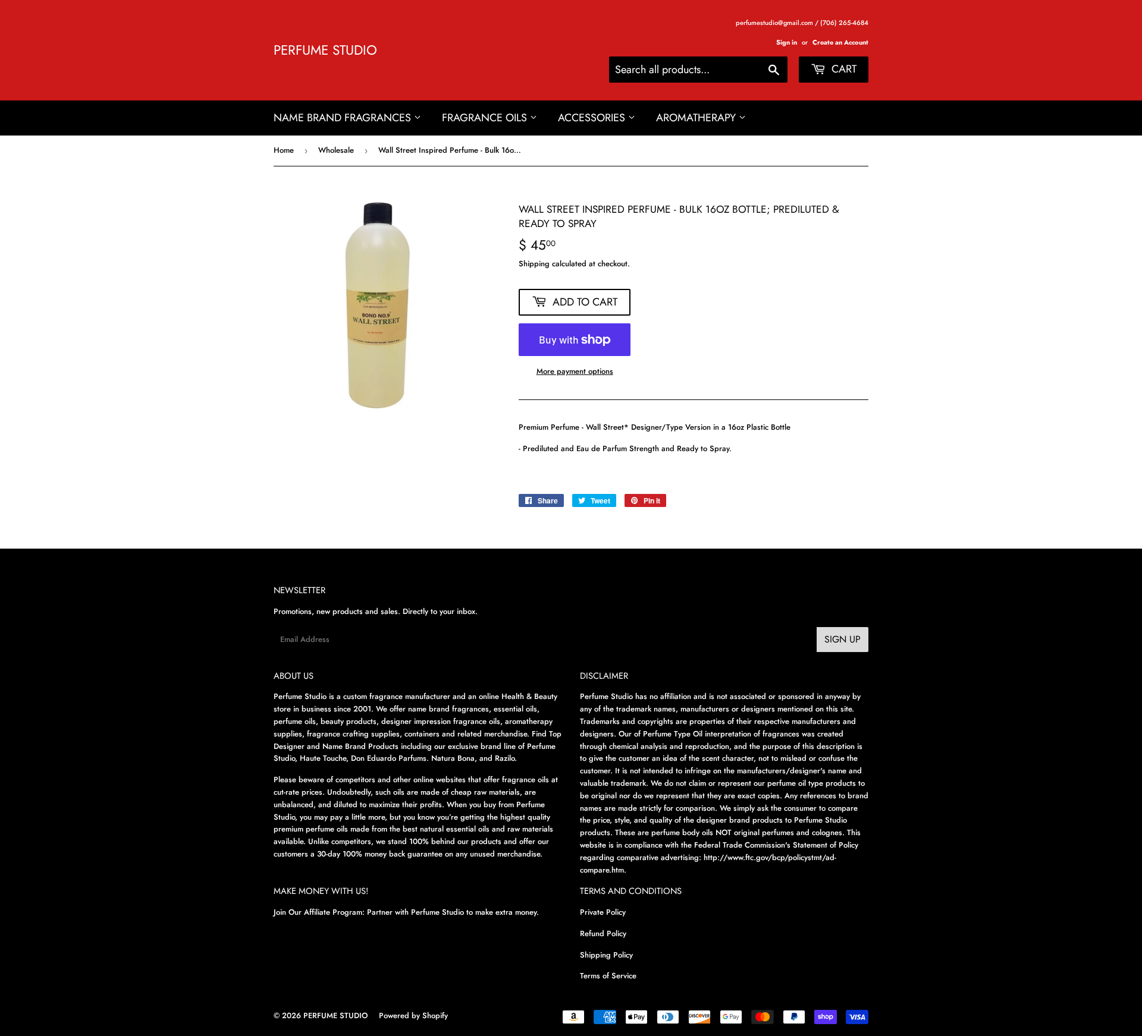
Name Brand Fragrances (344, 117)
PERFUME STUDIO (325, 50)
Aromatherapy (697, 117)
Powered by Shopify (413, 1015)
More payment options (575, 371)
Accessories (593, 117)
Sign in (786, 42)
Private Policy (603, 912)
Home (284, 150)
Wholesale (336, 150)
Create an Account (840, 42)
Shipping (534, 263)
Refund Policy (603, 933)
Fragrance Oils (486, 117)
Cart (843, 69)
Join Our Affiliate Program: (319, 912)
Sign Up (842, 639)
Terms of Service (608, 975)
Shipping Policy (606, 955)
